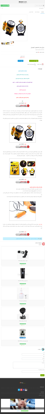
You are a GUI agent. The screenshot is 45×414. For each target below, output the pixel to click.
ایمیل (43, 356)
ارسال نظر (42, 375)
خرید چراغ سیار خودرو (34, 238)
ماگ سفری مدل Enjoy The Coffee (22, 280)
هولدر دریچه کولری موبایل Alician (22, 260)
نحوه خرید (42, 396)
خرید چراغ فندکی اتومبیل (20, 238)
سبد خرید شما (5, 5)
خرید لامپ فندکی (27, 238)
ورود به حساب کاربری (25, 410)
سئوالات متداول (41, 393)
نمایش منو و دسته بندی (39, 5)
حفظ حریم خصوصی (41, 395)
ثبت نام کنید (18, 410)
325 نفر (19, 60)
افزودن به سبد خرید (33, 60)
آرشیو (40, 244)
